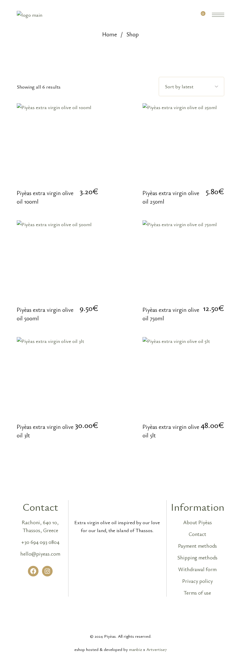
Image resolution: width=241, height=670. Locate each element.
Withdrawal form (197, 569)
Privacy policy (197, 580)
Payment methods (197, 545)
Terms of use (197, 592)
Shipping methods (197, 557)
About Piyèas (197, 522)
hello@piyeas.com (40, 553)
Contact (197, 533)
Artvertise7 (156, 649)
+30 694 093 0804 (40, 541)
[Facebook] (33, 571)
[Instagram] (47, 571)
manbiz (135, 649)
